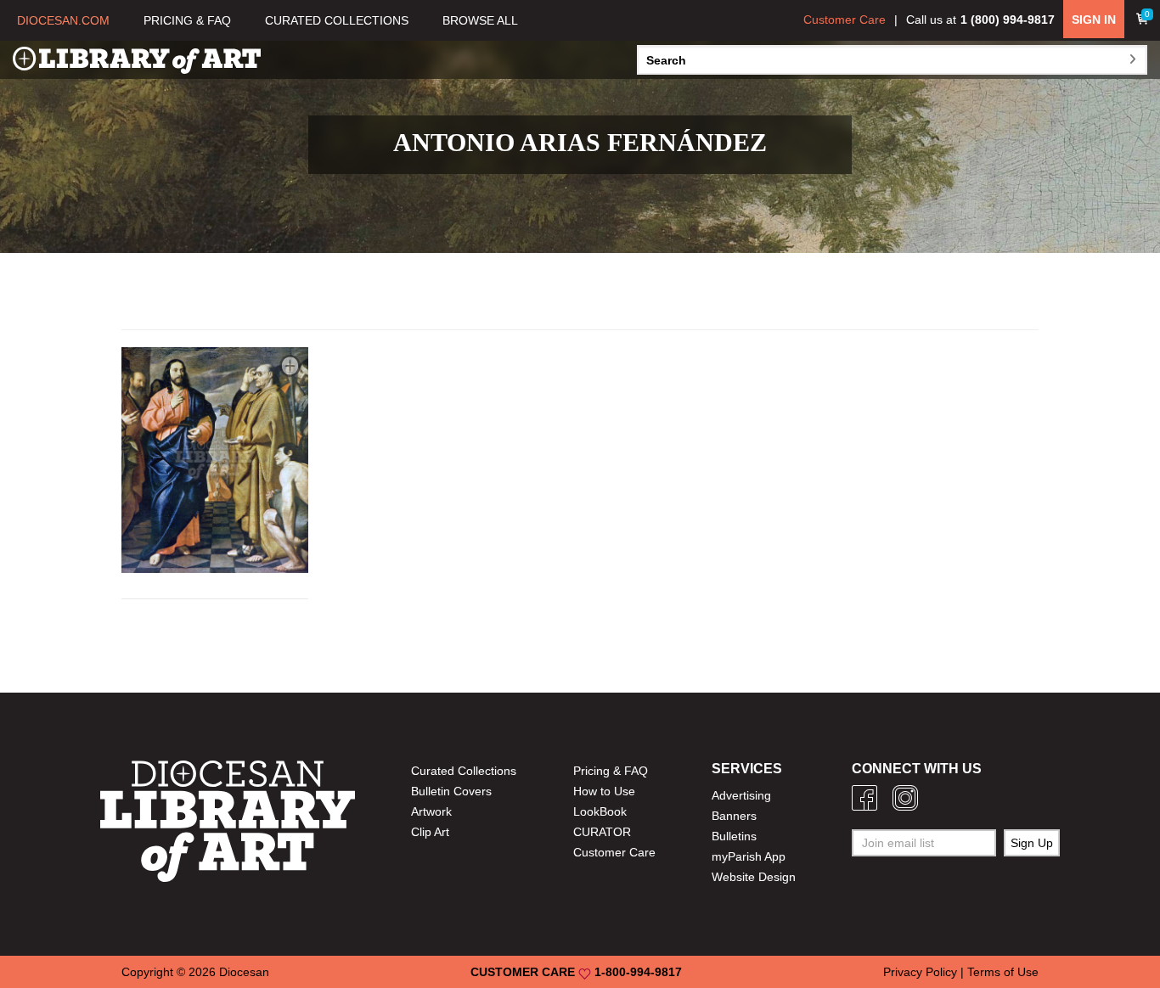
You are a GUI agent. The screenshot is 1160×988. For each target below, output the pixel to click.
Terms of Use (1003, 972)
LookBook (600, 811)
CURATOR (602, 832)
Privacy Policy (920, 972)
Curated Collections (463, 770)
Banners (734, 815)
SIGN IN (1094, 19)
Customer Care (844, 19)
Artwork (431, 811)
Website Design (754, 877)
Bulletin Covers (451, 791)
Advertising (741, 795)
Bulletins (734, 836)
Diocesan (244, 972)
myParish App (749, 856)
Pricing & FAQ (610, 770)
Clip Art (430, 832)
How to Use (604, 791)
